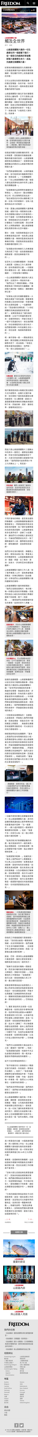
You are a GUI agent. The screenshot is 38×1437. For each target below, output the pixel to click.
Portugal (22, 1392)
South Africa (8, 1388)
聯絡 (5, 1415)
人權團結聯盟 (24, 1360)
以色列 (6, 1400)
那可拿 (22, 1371)
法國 (5, 1396)
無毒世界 (22, 1358)
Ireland (6, 1398)
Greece (22, 1382)
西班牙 (22, 1396)
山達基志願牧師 (24, 1356)
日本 (21, 1384)
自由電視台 (8, 1222)
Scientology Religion (10, 1365)
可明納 (22, 1369)
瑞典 (21, 1398)
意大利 (6, 1402)
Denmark (7, 1392)
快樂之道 (22, 1367)
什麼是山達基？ (9, 1363)
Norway (22, 1390)
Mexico (6, 1394)
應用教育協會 (24, 1373)
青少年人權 (23, 1363)
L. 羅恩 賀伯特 (8, 1360)
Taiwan (22, 1400)
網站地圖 (7, 1410)
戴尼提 (6, 1358)
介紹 (5, 1413)
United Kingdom (25, 1402)
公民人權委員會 (24, 1365)
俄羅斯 (22, 1394)
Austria (6, 1382)
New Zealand (24, 1388)
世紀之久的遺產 (28, 1222)
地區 (6, 1379)
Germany (7, 1390)
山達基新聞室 (8, 1367)
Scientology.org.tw (10, 1356)
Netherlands (23, 1386)
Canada (6, 1386)
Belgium (6, 1384)
